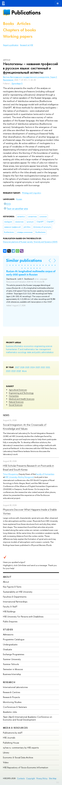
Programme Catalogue (13, 639)
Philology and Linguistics (31, 193)
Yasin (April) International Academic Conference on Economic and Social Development (27, 718)
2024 (32, 367)
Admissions (8, 634)
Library (6, 752)
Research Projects (11, 697)
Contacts (21, 778)
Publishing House (11, 742)
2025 (27, 367)
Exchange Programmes (13, 654)
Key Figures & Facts (12, 586)
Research (9, 682)
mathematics (11, 352)
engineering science (43, 346)
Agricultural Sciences (18, 389)
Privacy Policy (41, 778)
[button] (6, 265)
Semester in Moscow (13, 669)
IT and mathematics (26, 349)
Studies (8, 629)
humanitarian (11, 349)
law (37, 349)
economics (29, 346)
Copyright (30, 778)
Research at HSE (26, 45)
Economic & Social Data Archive (18, 757)
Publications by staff (12, 732)
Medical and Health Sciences (21, 399)
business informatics (14, 346)
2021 (48, 367)
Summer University (12, 659)
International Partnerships (15, 601)
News (6, 415)
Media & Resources (15, 727)
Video (6, 762)
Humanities (14, 396)
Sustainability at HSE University (17, 591)
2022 (43, 367)
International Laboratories (15, 687)
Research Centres (11, 692)
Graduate (7, 649)
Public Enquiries (10, 621)
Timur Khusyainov (10, 474)
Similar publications (24, 260)
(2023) (30, 242)
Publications (25, 12)
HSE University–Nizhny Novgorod (19, 477)
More (24, 371)
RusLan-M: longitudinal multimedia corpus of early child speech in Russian (30, 273)
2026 (22, 367)
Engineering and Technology (21, 393)
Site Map (52, 778)
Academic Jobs (10, 712)
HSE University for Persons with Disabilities (23, 616)
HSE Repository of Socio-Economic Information (25, 767)
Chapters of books (19, 30)
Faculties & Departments (14, 596)
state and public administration (40, 352)
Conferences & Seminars (15, 707)
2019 (13, 371)
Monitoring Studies (12, 702)
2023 (38, 367)
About (7, 576)
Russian (19, 199)
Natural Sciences (16, 401)
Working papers (17, 36)
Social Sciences (15, 404)
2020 (8, 371)
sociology (22, 352)
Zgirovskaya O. (17, 83)
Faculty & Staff (10, 606)
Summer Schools (11, 664)
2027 (17, 367)
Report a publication (11, 45)
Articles (23, 23)
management (45, 349)
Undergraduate (10, 644)
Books (8, 23)
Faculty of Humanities (45, 474)
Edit (57, 782)
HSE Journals (9, 737)
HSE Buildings (9, 611)
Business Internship (12, 674)
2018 (18, 371)
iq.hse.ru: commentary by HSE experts (21, 747)
